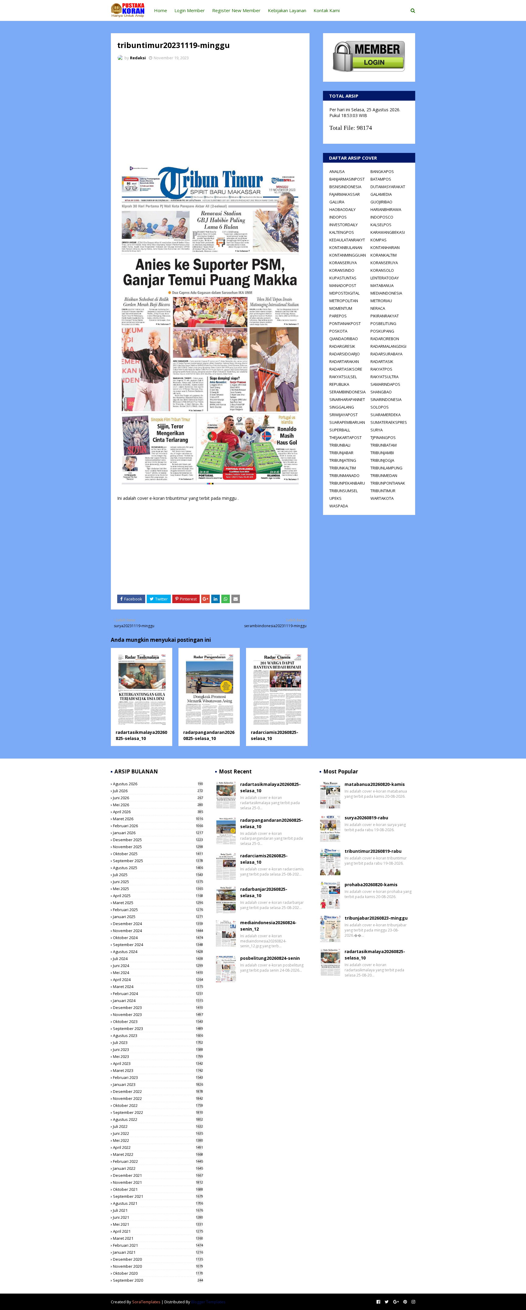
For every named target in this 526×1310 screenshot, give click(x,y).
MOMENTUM (340, 308)
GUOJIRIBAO (381, 202)
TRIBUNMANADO (344, 475)
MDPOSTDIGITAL (344, 293)
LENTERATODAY (384, 278)
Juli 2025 (158, 874)
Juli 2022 (158, 1126)
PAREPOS (338, 316)
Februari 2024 (158, 993)
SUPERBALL (339, 430)
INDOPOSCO (381, 217)
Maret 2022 (158, 1154)
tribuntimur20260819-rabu (373, 851)
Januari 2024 (158, 1000)
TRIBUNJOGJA (382, 460)
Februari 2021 (158, 1245)
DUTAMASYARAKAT (387, 186)
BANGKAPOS (382, 171)
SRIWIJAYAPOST (343, 414)
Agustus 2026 (158, 783)
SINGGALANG (341, 407)
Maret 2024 (158, 986)
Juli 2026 (158, 790)
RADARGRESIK (342, 346)
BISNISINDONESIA (345, 186)
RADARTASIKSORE (345, 369)
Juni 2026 (158, 797)
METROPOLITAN (343, 300)
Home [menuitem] (160, 10)
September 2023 (158, 1028)
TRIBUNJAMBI (382, 452)
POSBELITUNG (383, 323)
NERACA (377, 308)
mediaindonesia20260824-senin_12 (268, 926)
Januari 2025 (158, 916)
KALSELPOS (380, 224)
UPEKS (335, 498)
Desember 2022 (158, 1091)
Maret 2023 (158, 1070)
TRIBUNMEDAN (383, 475)
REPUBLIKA (339, 384)
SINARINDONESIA (386, 399)
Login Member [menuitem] (189, 10)
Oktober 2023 (158, 1021)
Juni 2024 (158, 965)
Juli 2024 (158, 958)
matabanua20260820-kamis (375, 784)
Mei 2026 (158, 804)
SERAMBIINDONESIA (347, 392)
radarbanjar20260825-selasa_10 (263, 892)
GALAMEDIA (381, 194)
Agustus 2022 (158, 1119)
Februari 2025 (158, 909)
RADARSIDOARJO (344, 354)
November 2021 (158, 1182)
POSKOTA (338, 331)
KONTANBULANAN (345, 247)
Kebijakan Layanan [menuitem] (287, 10)
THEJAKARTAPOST (345, 437)
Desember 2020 (158, 1259)
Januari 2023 (158, 1084)
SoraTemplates (146, 1302)
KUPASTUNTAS (342, 278)
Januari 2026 (158, 832)
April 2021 (158, 1231)
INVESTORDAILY (343, 224)
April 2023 (158, 1063)
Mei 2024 (158, 972)
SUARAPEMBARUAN (347, 422)
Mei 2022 (158, 1140)
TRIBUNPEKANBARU (347, 483)
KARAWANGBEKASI (387, 232)
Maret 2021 (158, 1238)
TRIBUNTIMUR (382, 490)
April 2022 (158, 1147)
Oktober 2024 (158, 937)
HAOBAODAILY (342, 209)
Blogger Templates (208, 1302)
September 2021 (158, 1196)
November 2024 (158, 930)
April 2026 (158, 811)
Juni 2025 (158, 881)
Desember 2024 (158, 923)
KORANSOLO (382, 270)
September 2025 (158, 860)
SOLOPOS (379, 407)
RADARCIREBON (384, 338)
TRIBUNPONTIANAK (387, 483)
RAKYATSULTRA (384, 376)
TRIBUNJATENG (342, 460)
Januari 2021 (158, 1252)
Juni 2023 (158, 1049)
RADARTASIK (381, 361)
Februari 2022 (158, 1161)
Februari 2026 (158, 825)
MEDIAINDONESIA (386, 293)
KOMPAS (378, 240)
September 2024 (158, 944)
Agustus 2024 (158, 951)
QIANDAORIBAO (343, 338)
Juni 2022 (158, 1133)
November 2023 (158, 1014)
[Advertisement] (210, 111)
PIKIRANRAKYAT (384, 316)
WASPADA (338, 506)
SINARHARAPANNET (347, 399)
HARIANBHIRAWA (385, 209)
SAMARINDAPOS (385, 384)
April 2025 (158, 895)
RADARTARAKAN (344, 361)
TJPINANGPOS (383, 437)
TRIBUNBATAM (383, 445)
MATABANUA (382, 285)
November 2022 (158, 1098)
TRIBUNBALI (339, 445)
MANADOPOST (342, 285)
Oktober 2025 (158, 853)
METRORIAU (381, 300)
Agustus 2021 (158, 1203)
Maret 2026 (158, 818)
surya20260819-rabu (366, 818)
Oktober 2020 (158, 1273)
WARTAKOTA (382, 498)
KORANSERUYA (343, 262)
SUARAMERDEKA (385, 414)
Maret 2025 (158, 902)
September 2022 (158, 1112)
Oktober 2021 (158, 1189)
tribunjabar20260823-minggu (376, 918)
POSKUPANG (382, 331)
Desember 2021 (158, 1175)
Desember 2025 (158, 839)
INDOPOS (338, 217)
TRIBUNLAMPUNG (386, 468)
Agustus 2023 (158, 1035)
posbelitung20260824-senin (270, 958)
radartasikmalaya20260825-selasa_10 (141, 735)
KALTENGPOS (341, 232)
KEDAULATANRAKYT (347, 240)
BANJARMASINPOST (347, 179)
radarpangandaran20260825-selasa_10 (208, 735)
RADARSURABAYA (386, 354)
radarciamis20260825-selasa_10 (264, 859)
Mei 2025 (158, 888)
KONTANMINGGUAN (347, 255)
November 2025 (158, 846)
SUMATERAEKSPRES (388, 422)
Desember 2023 (158, 1007)
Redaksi (138, 57)
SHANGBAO (381, 392)
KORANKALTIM (383, 255)
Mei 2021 (158, 1224)
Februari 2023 (158, 1077)
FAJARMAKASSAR (344, 194)
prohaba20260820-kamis (371, 884)
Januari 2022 (158, 1168)
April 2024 (158, 979)
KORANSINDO (341, 270)
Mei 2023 (158, 1056)
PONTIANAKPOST (345, 323)
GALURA (336, 202)
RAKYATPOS (381, 369)
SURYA (376, 430)
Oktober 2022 (158, 1105)
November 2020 (158, 1266)
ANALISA (337, 171)
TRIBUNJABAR (341, 452)
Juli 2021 (158, 1210)
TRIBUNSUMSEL (343, 490)
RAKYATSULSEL (343, 376)
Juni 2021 (158, 1217)
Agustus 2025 (158, 867)
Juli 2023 (158, 1042)
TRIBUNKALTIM (342, 468)
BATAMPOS (380, 179)
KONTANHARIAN (385, 247)
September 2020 (158, 1280)
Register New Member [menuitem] (236, 10)
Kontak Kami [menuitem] (327, 10)
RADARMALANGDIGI (388, 346)
